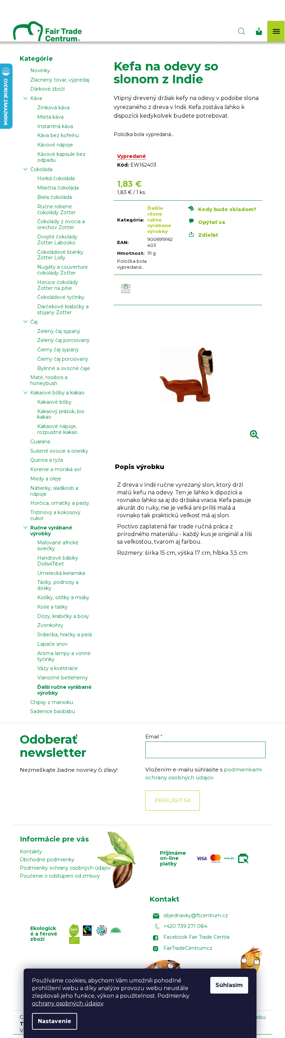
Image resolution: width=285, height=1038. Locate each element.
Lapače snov (52, 644)
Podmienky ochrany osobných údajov (65, 868)
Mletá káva (50, 117)
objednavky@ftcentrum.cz (195, 915)
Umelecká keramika (61, 573)
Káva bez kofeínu (58, 135)
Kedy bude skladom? (227, 209)
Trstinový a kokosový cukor (55, 515)
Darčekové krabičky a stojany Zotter (63, 309)
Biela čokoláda (54, 197)
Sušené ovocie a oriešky (59, 451)
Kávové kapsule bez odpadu (61, 157)
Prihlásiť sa (172, 800)
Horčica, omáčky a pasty (59, 503)
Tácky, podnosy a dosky (58, 585)
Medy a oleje (45, 479)
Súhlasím (229, 985)
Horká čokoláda (56, 178)
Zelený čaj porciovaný (63, 340)
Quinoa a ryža (46, 460)
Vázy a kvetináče (57, 668)
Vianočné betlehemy (62, 678)
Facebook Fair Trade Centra (196, 937)
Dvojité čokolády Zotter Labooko (57, 240)
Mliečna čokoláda (58, 188)
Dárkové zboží (47, 89)
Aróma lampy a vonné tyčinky (64, 656)
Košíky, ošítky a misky (63, 597)
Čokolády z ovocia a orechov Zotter (61, 224)
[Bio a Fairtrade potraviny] (100, 934)
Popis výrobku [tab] (139, 467)
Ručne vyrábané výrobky (51, 531)
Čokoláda (41, 169)
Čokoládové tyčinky (60, 297)
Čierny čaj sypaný (58, 349)
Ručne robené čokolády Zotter (56, 209)
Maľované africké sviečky (58, 545)
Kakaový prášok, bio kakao (60, 414)
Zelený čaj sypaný (58, 331)
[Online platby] (224, 858)
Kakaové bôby (54, 402)
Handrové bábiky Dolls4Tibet (57, 561)
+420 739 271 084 (185, 926)
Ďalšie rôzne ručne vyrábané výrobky (159, 219)
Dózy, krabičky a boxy (63, 616)
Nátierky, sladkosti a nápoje (54, 491)
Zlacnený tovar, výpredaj (59, 80)
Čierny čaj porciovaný (62, 359)
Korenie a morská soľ (55, 469)
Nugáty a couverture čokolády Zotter (62, 270)
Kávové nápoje (55, 145)
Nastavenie (54, 1021)
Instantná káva (55, 126)
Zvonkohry (50, 625)
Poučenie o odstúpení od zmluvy (60, 876)
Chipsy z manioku (51, 702)
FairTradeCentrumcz (187, 948)
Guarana (40, 441)
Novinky (40, 70)
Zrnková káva (53, 107)
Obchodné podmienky (47, 859)
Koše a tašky (52, 607)
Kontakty (31, 851)
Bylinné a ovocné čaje (63, 368)
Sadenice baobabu (52, 711)
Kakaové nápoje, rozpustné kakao (57, 429)
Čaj (34, 322)
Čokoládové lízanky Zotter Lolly (60, 255)
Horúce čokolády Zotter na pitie (57, 285)
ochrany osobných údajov (67, 1003)
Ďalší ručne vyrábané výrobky (64, 690)
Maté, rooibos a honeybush (48, 380)
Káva (36, 98)
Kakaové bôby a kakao (57, 393)
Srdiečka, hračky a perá (64, 634)
